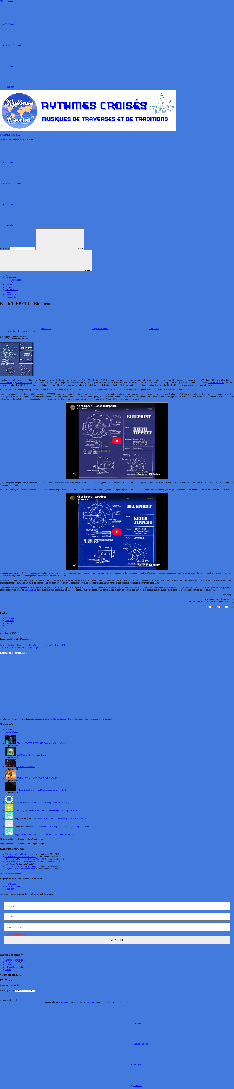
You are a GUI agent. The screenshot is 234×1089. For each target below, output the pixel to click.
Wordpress (63, 1002)
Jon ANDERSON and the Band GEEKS (23, 861)
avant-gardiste (15, 331)
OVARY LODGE (24, 382)
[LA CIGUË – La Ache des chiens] (11, 755)
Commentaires (11, 732)
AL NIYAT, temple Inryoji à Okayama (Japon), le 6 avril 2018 (32, 645)
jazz (34, 331)
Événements (10, 294)
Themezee (89, 1002)
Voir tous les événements (10, 873)
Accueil (8, 275)
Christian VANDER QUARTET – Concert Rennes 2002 (41, 743)
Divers (8, 965)
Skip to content (6, 1)
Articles (8, 284)
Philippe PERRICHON (23, 834)
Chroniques (10, 287)
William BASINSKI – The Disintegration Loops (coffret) (41, 790)
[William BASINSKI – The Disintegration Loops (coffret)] (11, 790)
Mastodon (9, 889)
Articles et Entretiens (14, 960)
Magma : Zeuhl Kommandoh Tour (20, 869)
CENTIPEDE (6, 382)
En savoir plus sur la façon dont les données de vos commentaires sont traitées (77, 719)
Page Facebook (12, 884)
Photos (8, 292)
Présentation (16, 280)
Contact (14, 282)
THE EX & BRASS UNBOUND (20, 866)
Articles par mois (7, 990)
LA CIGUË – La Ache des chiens (31, 755)
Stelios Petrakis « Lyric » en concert (20, 856)
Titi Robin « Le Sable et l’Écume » (20, 854)
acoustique (4, 331)
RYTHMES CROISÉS (10, 135)
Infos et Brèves (11, 289)
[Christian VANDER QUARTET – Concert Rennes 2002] (11, 743)
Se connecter (10, 297)
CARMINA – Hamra (26, 766)
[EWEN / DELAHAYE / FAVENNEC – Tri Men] (11, 778)
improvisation (27, 331)
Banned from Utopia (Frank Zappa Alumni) (24, 859)
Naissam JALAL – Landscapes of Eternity (55, 834)
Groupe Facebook (13, 886)
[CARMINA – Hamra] (11, 766)
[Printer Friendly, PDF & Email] (221, 607)
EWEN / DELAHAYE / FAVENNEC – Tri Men (38, 778)
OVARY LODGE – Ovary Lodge (19, 647)
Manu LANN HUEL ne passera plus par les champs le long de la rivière (59, 826)
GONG (8, 864)
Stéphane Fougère (100, 328)
